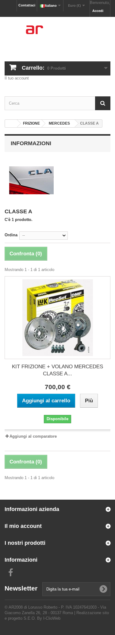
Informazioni (31, 143)
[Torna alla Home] (11, 123)
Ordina (11, 235)
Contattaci (26, 5)
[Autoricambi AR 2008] (57, 33)
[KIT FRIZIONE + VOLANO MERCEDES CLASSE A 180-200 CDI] (57, 317)
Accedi (97, 11)
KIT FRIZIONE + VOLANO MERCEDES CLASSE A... (57, 370)
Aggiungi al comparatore (33, 436)
